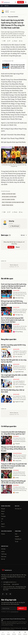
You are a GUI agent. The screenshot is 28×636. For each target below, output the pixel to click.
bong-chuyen (4, 16)
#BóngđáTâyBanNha (17, 453)
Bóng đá (3, 508)
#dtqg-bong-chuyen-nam (9, 196)
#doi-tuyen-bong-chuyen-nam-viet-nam (13, 202)
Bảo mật (3, 559)
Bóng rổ (3, 511)
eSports (3, 524)
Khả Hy (7, 11)
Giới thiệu (3, 549)
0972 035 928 (15, 584)
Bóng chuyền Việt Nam (13, 16)
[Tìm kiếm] (15, 2)
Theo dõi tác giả (15, 226)
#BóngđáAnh (16, 436)
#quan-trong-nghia (7, 205)
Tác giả (16, 541)
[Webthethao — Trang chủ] (5, 2)
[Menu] (25, 2)
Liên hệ (2, 551)
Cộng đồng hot (18, 539)
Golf (2, 518)
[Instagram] (10, 594)
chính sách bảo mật (14, 611)
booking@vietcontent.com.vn (9, 582)
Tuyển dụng (3, 554)
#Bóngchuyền (16, 290)
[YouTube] (6, 594)
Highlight (17, 536)
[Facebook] (2, 594)
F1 (1, 521)
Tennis (2, 513)
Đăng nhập (20, 2)
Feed (16, 534)
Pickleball (3, 516)
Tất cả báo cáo (18, 508)
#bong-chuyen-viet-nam (8, 194)
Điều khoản (3, 556)
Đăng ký (18, 247)
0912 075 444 (6, 584)
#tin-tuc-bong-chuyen (8, 199)
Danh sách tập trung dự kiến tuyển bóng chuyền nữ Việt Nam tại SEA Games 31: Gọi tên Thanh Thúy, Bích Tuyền (17, 66)
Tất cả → (7, 5)
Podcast (3, 534)
